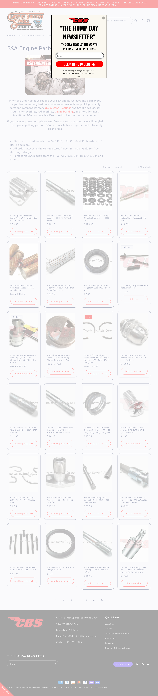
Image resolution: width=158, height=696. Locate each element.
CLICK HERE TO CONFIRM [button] (80, 64)
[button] (103, 18)
